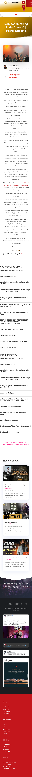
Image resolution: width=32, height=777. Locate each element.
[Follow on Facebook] (23, 2)
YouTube (7, 751)
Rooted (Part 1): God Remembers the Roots (14, 313)
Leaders (7, 729)
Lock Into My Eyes (7, 393)
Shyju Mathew (14, 66)
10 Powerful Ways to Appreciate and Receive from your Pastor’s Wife (14, 399)
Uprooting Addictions (11, 522)
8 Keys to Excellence (8, 276)
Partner (7, 709)
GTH (5, 724)
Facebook (7, 745)
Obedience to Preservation (10, 406)
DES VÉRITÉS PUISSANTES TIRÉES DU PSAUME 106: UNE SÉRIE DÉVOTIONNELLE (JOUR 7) (14, 321)
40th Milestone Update (9, 420)
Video (6, 734)
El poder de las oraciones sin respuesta (15, 341)
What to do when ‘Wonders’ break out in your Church (15, 298)
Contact (7, 714)
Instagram (7, 749)
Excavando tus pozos (8, 335)
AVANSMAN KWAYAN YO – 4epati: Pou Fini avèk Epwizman (16, 305)
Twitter (6, 747)
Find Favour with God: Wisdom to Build (16, 558)
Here (22, 254)
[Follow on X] (23, 6)
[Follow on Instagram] (24, 9)
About (6, 707)
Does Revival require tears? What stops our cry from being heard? (15, 290)
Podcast (7, 731)
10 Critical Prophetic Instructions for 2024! (14, 413)
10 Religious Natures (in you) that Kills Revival (14, 283)
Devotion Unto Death (8, 347)
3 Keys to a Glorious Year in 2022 (12, 270)
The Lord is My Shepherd (9, 432)
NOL (5, 727)
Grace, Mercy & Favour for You (11, 329)
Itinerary (7, 711)
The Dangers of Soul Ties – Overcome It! (15, 426)
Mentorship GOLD (14, 75)
